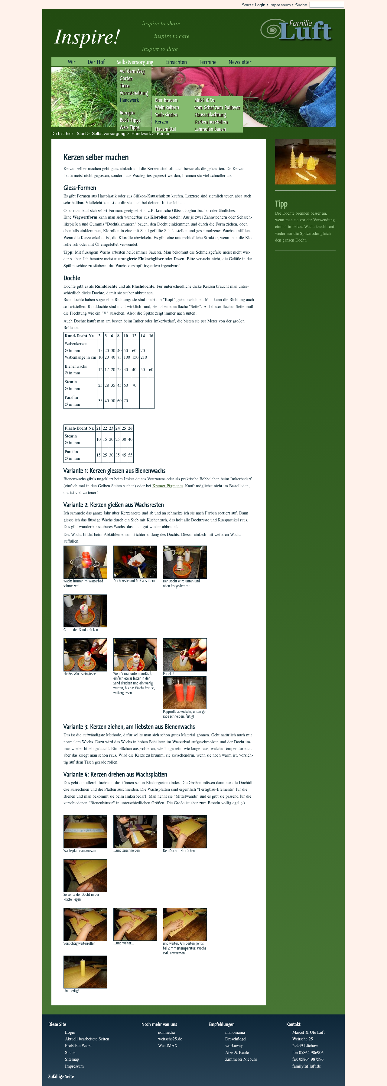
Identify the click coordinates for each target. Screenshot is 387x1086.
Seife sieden (166, 114)
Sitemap (72, 1059)
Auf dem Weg (132, 71)
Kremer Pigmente (167, 486)
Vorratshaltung (134, 92)
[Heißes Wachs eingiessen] (85, 655)
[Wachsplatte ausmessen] (85, 831)
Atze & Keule (237, 1052)
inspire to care (172, 36)
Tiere (124, 85)
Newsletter (240, 62)
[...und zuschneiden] (135, 831)
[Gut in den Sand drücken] (85, 611)
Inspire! (87, 35)
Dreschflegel (235, 1039)
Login (260, 4)
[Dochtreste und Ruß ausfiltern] (135, 562)
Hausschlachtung (210, 114)
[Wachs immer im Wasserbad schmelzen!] (85, 562)
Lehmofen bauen (210, 129)
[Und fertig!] (85, 972)
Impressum (280, 4)
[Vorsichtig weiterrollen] (85, 924)
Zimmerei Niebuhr (241, 1059)
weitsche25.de (170, 1039)
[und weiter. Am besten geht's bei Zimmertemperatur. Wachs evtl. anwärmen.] (185, 924)
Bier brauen (166, 100)
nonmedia (166, 1032)
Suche (70, 1052)
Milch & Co (204, 100)
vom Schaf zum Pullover (217, 107)
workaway (234, 1045)
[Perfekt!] (185, 655)
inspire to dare (160, 48)
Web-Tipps (130, 127)
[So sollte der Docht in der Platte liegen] (85, 876)
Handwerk (129, 100)
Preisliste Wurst (78, 1045)
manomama (235, 1032)
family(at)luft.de (306, 1066)
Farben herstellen (210, 121)
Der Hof (96, 62)
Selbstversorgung (135, 62)
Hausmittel (165, 129)
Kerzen (161, 121)
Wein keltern (167, 107)
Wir (72, 62)
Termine (207, 62)
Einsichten (176, 62)
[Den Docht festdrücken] (185, 831)
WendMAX (167, 1045)
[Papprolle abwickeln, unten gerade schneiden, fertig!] (184, 693)
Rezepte (127, 112)
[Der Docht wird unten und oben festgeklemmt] (185, 562)
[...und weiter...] (135, 924)
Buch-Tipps (130, 120)
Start (246, 4)
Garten (126, 78)
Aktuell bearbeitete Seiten (87, 1039)
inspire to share (161, 23)
